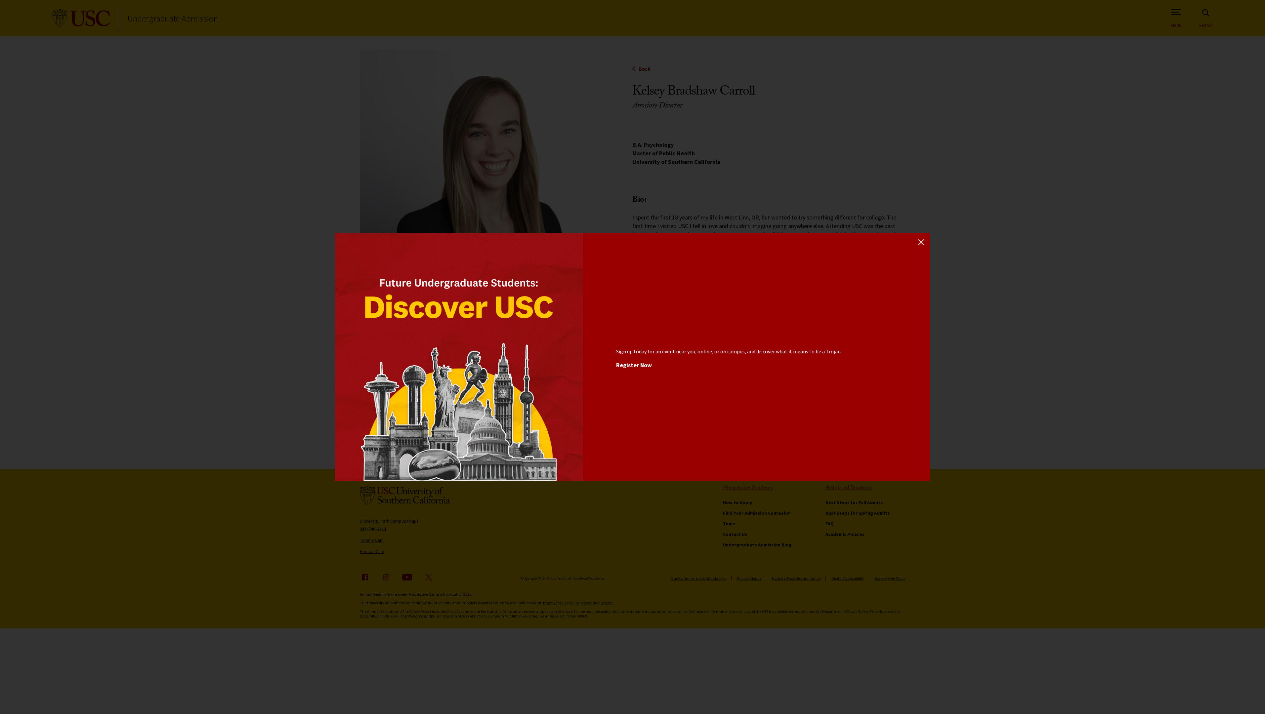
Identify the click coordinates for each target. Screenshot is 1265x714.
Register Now (634, 365)
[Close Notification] (921, 242)
